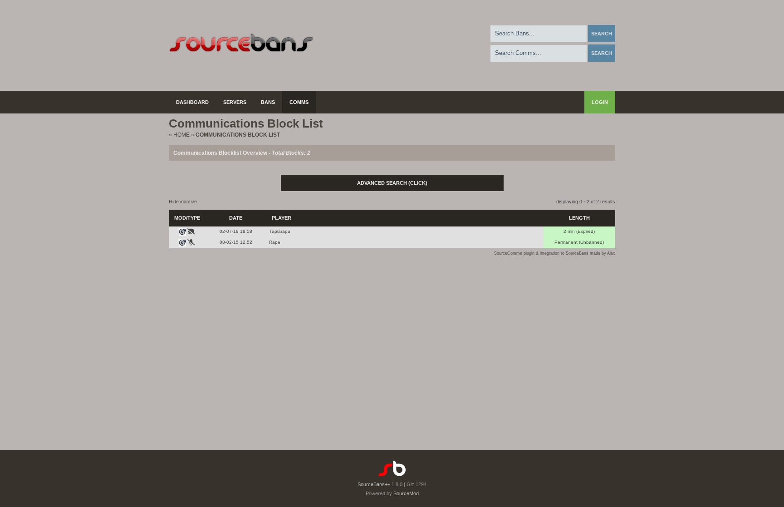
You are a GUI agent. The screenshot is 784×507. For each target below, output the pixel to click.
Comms (299, 102)
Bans (268, 102)
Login (600, 102)
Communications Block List (238, 135)
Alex (611, 253)
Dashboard (192, 102)
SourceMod (406, 493)
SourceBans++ (374, 484)
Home (181, 135)
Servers (234, 102)
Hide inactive (183, 201)
